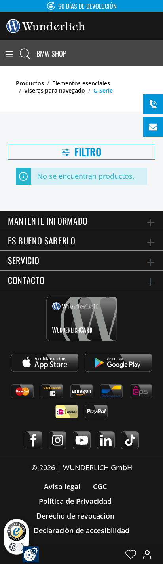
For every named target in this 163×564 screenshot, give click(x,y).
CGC (100, 486)
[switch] (16, 547)
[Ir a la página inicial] (45, 25)
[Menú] (9, 53)
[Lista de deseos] (130, 554)
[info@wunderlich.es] (153, 127)
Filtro (87, 151)
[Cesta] (158, 53)
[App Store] (44, 363)
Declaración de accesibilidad (81, 530)
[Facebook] (33, 440)
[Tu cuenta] (147, 554)
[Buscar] (25, 53)
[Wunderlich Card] (81, 319)
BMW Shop (51, 53)
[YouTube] (82, 440)
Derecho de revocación (75, 515)
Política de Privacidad (75, 501)
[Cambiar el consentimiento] (31, 554)
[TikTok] (130, 440)
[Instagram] (57, 440)
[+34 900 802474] (153, 104)
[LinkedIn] (106, 440)
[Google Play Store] (118, 363)
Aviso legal (62, 486)
